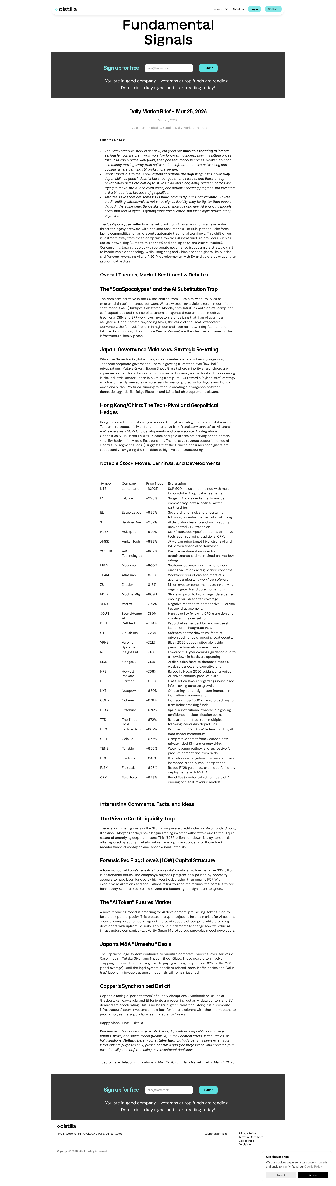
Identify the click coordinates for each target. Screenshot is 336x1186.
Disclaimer (245, 1144)
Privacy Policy (247, 1133)
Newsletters (221, 9)
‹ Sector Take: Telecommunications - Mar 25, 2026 (139, 1062)
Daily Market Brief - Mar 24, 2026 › (209, 1062)
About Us (238, 9)
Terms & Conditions (251, 1137)
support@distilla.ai (216, 1133)
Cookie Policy (247, 1140)
